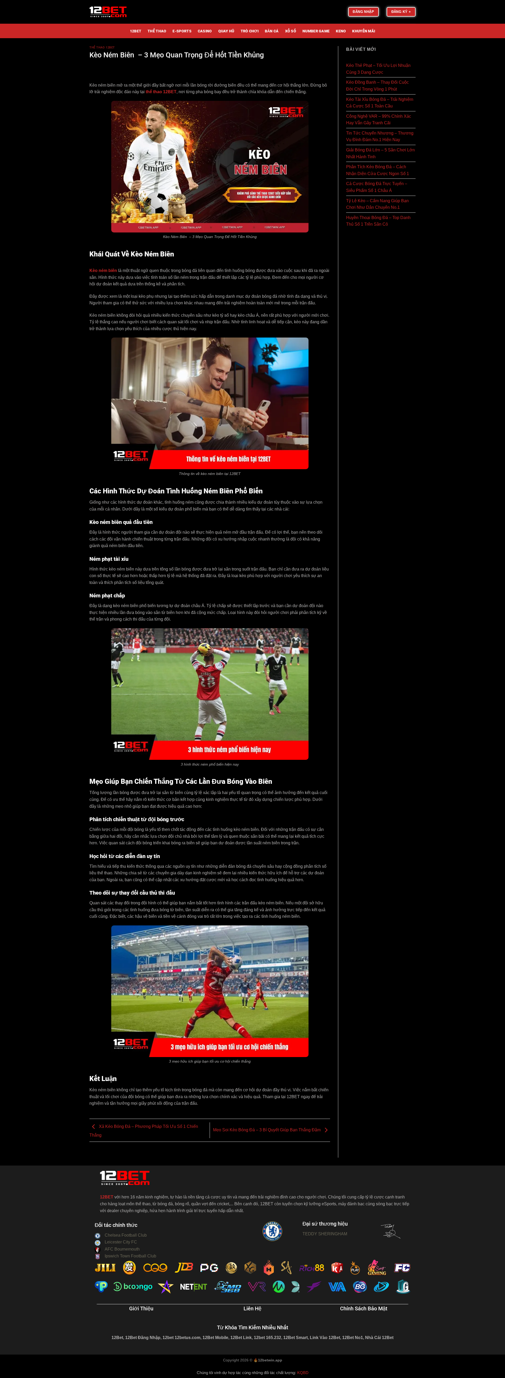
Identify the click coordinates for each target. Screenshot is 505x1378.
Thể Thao (157, 31)
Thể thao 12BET (102, 47)
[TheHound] (115, 12)
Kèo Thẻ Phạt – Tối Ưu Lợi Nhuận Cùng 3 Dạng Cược (378, 69)
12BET (135, 31)
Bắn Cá (272, 31)
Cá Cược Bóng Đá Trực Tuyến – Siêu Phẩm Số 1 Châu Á (376, 187)
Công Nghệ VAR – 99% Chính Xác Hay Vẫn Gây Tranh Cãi (378, 119)
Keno (341, 31)
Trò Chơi (250, 31)
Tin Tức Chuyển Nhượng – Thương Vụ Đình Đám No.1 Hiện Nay (379, 136)
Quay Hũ (226, 31)
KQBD (303, 1372)
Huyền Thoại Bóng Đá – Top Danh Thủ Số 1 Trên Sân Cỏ (378, 221)
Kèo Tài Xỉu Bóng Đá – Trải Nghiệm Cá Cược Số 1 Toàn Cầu (379, 102)
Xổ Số (290, 31)
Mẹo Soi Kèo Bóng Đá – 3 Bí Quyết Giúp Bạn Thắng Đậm (267, 1130)
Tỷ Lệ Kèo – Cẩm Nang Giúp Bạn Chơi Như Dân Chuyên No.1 (377, 204)
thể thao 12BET (161, 92)
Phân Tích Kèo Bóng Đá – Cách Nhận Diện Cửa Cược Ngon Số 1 (377, 170)
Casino (205, 31)
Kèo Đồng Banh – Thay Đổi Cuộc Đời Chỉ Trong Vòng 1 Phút (377, 85)
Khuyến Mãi (363, 31)
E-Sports (182, 31)
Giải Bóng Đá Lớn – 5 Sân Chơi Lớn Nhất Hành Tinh (380, 153)
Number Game (316, 31)
